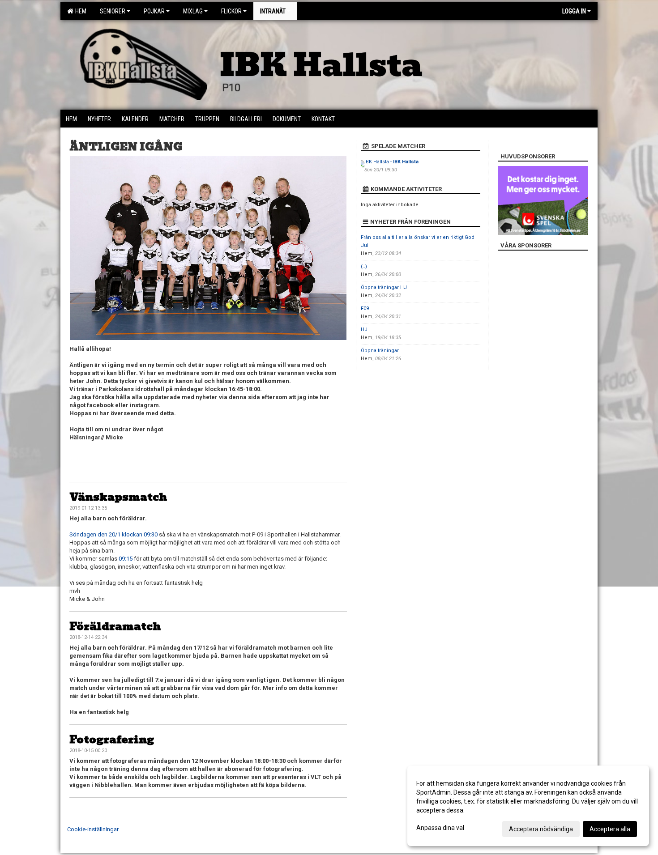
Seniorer (112, 11)
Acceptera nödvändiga (541, 829)
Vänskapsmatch (118, 497)
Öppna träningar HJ (384, 287)
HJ (364, 329)
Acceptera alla (610, 829)
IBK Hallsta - (391, 162)
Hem (79, 11)
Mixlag (193, 11)
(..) (364, 266)
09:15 (125, 558)
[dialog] (528, 806)
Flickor (231, 11)
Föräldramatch (115, 626)
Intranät (273, 11)
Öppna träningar (380, 350)
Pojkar (154, 11)
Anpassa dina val (440, 827)
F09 (365, 308)
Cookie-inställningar (93, 829)
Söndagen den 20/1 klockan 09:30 (113, 534)
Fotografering (111, 739)
